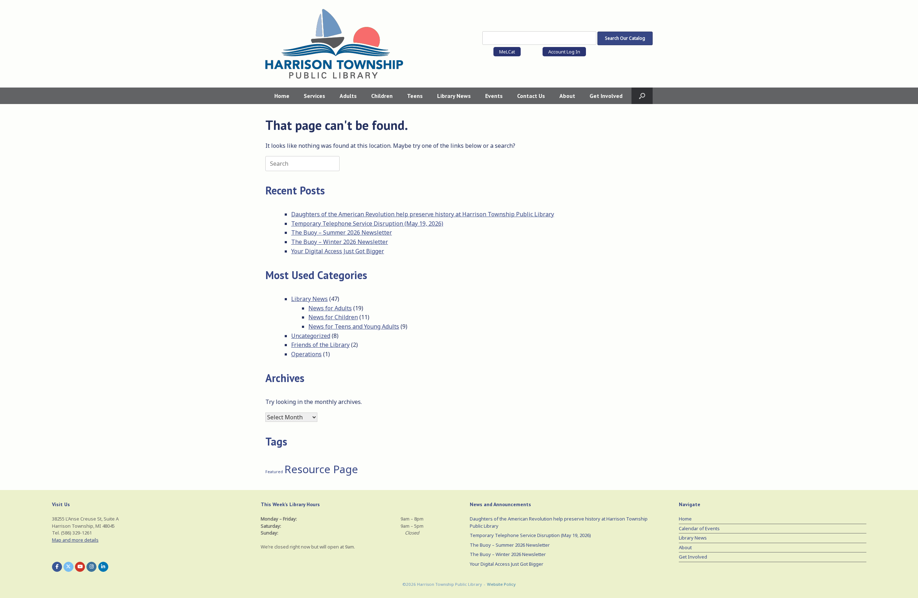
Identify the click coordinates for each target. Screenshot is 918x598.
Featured (274, 471)
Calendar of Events (699, 528)
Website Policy (501, 584)
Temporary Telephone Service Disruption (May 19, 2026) (367, 223)
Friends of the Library (320, 345)
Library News (454, 95)
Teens (415, 95)
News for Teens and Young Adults (353, 326)
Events (494, 95)
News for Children (333, 317)
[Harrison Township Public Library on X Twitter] (68, 567)
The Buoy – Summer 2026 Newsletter (341, 232)
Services (314, 95)
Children (382, 95)
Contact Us (531, 95)
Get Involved (606, 95)
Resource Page (321, 469)
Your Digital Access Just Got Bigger (337, 251)
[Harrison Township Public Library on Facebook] (57, 567)
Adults (348, 95)
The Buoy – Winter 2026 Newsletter (339, 242)
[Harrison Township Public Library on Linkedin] (103, 567)
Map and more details (75, 540)
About (567, 95)
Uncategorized (310, 336)
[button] (642, 96)
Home (281, 95)
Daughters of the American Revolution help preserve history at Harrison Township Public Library (422, 214)
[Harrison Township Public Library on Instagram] (91, 567)
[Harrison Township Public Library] (334, 44)
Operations (306, 354)
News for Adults (330, 308)
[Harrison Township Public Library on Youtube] (80, 567)
